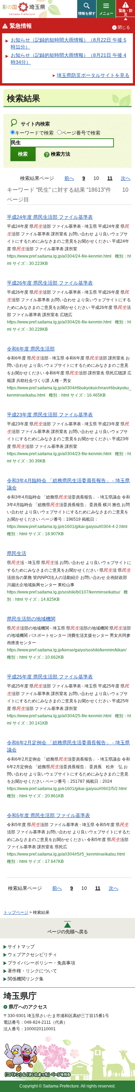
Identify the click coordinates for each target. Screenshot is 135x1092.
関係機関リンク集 (26, 978)
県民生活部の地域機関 (31, 619)
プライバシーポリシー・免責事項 (41, 962)
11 (109, 178)
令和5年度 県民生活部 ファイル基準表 (48, 815)
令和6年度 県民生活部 (31, 349)
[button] (86, 9)
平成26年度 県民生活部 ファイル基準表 (50, 283)
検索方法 (60, 154)
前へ (69, 178)
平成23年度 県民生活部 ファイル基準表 (50, 414)
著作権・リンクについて (32, 970)
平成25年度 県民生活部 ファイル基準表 (50, 676)
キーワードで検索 (34, 133)
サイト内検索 (35, 124)
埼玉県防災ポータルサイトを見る (93, 75)
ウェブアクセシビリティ (32, 954)
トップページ (15, 912)
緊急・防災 (126, 12)
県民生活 (16, 553)
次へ (125, 178)
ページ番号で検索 (81, 133)
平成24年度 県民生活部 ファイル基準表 (50, 217)
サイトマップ (21, 946)
